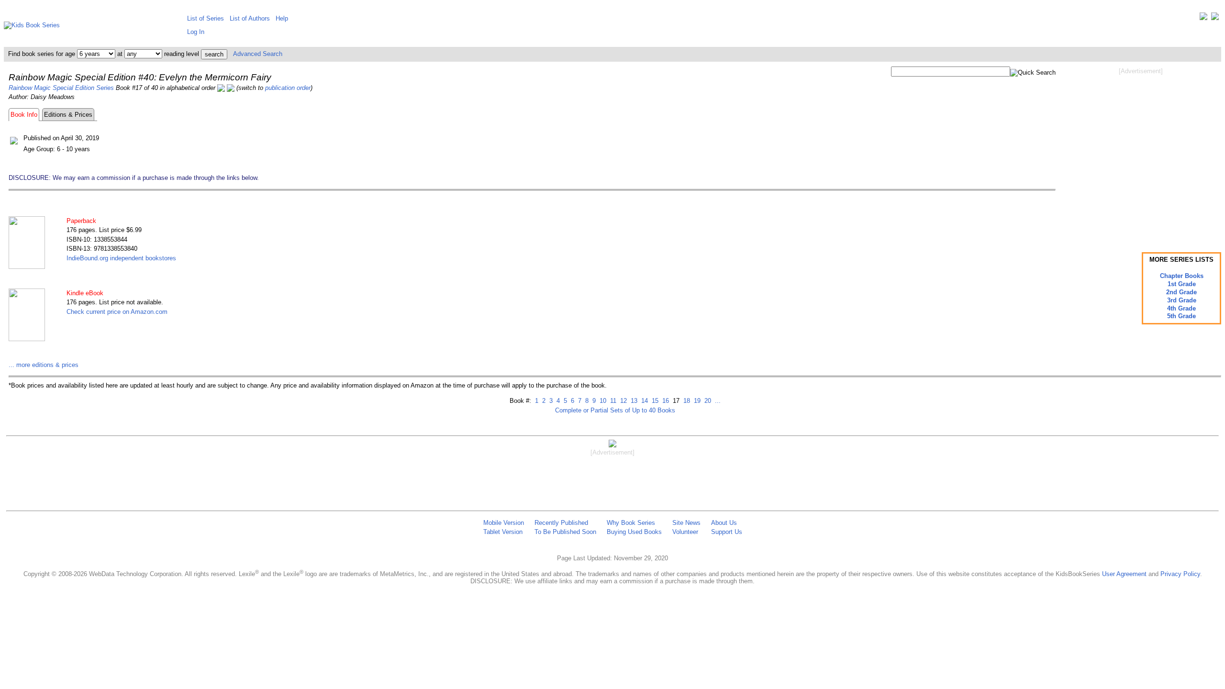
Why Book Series (631, 522)
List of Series (205, 18)
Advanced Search (257, 53)
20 (706, 400)
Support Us (726, 531)
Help (282, 18)
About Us (724, 522)
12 (622, 400)
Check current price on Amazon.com (117, 311)
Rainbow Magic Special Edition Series (61, 87)
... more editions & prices (43, 364)
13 (633, 400)
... (717, 400)
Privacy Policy (1180, 574)
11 (612, 400)
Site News (686, 522)
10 (602, 400)
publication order (288, 87)
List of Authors (250, 18)
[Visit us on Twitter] (1203, 18)
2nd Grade (1181, 292)
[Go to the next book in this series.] (230, 87)
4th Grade (1181, 308)
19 (696, 400)
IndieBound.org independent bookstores (121, 258)
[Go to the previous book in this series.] (221, 87)
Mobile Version (503, 522)
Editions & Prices (68, 114)
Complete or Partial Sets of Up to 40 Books (615, 410)
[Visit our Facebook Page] (1215, 18)
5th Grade (1181, 316)
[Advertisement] (1140, 152)
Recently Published (561, 522)
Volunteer (685, 531)
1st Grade (1182, 284)
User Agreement (1124, 574)
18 (685, 400)
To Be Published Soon (565, 531)
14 (643, 400)
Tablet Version (503, 531)
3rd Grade (1181, 300)
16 (664, 400)
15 (654, 400)
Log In (195, 31)
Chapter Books (1181, 275)
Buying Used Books (634, 531)
